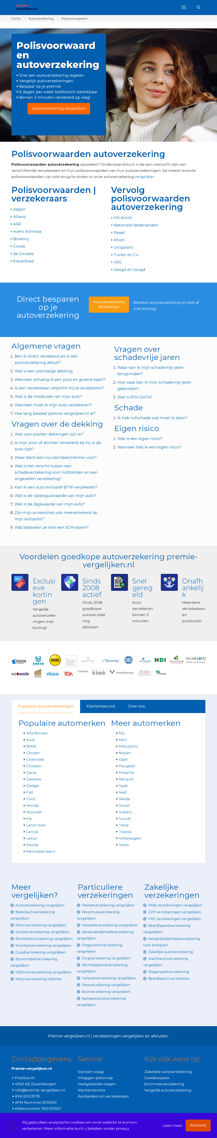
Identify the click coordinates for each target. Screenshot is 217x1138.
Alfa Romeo (37, 733)
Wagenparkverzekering (168, 972)
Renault (126, 779)
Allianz (19, 216)
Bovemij (21, 239)
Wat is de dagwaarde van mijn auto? (50, 504)
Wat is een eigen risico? (139, 438)
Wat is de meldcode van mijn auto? (48, 396)
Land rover (36, 825)
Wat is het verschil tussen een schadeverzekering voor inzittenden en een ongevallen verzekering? (56, 472)
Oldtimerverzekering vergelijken (43, 972)
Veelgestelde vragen (97, 1084)
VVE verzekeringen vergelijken (174, 919)
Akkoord (198, 1125)
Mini (123, 740)
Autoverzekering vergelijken (39, 905)
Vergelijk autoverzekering (167, 1090)
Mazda (32, 845)
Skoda (124, 799)
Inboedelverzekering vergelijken (110, 925)
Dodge (32, 786)
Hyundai (34, 812)
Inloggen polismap (95, 1078)
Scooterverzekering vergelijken (42, 932)
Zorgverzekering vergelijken (106, 958)
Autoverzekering (41, 19)
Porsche (126, 772)
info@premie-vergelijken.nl (40, 1090)
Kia (29, 818)
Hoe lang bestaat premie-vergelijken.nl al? (55, 413)
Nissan (125, 753)
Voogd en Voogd (129, 269)
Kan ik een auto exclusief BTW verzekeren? (56, 487)
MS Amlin (123, 217)
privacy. (122, 1128)
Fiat (29, 792)
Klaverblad (23, 261)
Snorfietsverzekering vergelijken (43, 946)
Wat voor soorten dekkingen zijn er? (49, 434)
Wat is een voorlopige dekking (44, 371)
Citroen (33, 753)
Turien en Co (126, 255)
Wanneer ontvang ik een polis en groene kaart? (60, 379)
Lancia (32, 832)
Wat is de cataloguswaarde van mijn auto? (55, 495)
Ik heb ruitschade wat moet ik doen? (152, 418)
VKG (118, 262)
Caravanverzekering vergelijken (109, 978)
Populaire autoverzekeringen (46, 706)
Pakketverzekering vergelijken (108, 905)
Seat (123, 792)
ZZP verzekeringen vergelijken (174, 912)
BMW (31, 746)
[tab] (46, 706)
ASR (17, 224)
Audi (30, 740)
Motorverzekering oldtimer (38, 979)
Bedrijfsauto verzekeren (169, 979)
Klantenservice (101, 706)
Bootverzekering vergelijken (106, 992)
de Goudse (23, 253)
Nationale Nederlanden (136, 225)
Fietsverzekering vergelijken (106, 985)
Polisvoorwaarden (74, 19)
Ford (30, 799)
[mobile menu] (183, 7)
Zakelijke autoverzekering (170, 952)
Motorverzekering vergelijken (40, 925)
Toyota (125, 832)
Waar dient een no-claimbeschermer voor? (56, 457)
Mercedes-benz (40, 851)
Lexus (31, 838)
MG (122, 733)
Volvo (124, 845)
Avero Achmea (27, 231)
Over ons (136, 706)
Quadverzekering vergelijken (40, 952)
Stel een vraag (91, 1072)
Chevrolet (35, 759)
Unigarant (123, 247)
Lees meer (172, 1125)
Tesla (124, 825)
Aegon (19, 209)
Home (16, 19)
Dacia (31, 772)
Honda (32, 805)
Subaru (125, 812)
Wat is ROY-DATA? (134, 397)
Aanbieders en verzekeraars (103, 1096)
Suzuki (125, 818)
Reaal (119, 232)
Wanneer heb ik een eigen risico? (149, 447)
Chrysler (34, 766)
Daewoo (34, 779)
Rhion (119, 240)
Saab (123, 786)
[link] (108, 665)
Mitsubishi (128, 746)
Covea (19, 246)
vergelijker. (144, 177)
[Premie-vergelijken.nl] (27, 7)
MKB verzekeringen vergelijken (175, 905)
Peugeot (127, 766)
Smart (124, 805)
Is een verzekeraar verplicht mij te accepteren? (59, 388)
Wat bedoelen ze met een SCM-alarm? (52, 527)
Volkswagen (130, 838)
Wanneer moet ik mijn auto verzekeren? (53, 405)
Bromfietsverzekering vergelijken (44, 939)
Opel (123, 759)
